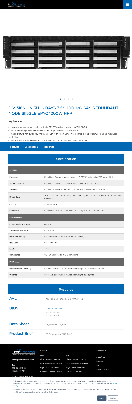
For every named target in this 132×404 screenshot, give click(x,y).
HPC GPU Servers (74, 372)
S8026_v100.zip (53, 315)
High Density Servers (49, 368)
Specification (31, 147)
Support (100, 361)
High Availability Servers (51, 363)
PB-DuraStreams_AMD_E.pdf (59, 334)
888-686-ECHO (19, 368)
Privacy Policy (102, 369)
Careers (99, 365)
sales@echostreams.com (23, 360)
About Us (100, 357)
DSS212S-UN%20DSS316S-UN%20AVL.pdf (64, 299)
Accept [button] (102, 398)
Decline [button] (113, 398)
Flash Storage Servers (50, 359)
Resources (48, 147)
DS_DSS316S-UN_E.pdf (56, 324)
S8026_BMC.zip (53, 312)
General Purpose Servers (51, 372)
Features (14, 147)
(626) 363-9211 (18, 371)
